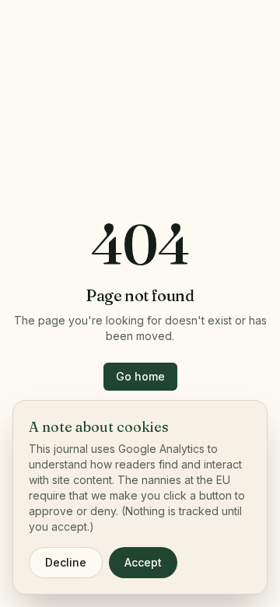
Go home (140, 376)
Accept (143, 562)
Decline (65, 562)
